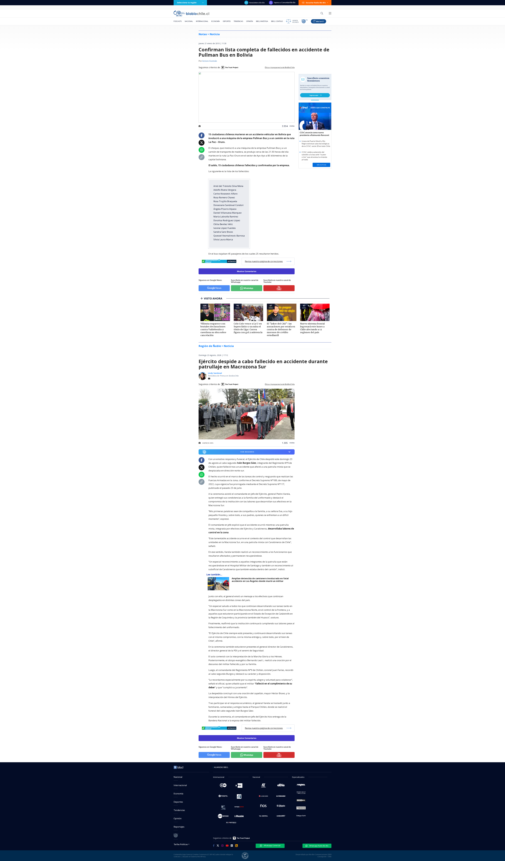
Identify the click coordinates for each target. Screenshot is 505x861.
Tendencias (238, 21)
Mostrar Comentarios (246, 271)
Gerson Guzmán (209, 61)
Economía (215, 21)
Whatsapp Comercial (271, 845)
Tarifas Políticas (181, 844)
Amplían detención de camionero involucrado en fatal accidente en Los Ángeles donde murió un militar (260, 580)
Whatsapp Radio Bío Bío (318, 846)
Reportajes (179, 826)
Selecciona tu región (186, 2)
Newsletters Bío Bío (257, 2)
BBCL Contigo (277, 21)
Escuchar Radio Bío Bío (316, 2)
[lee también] (219, 583)
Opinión (249, 21)
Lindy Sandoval (215, 373)
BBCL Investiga (262, 21)
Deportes (227, 21)
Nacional (189, 21)
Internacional (202, 21)
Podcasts (178, 21)
